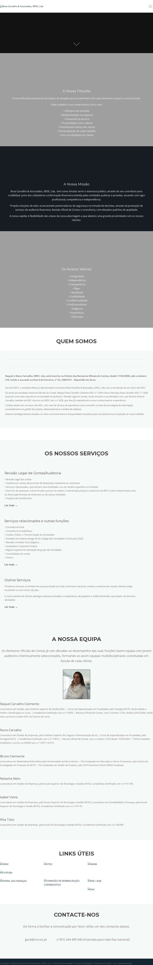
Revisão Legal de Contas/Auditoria (32, 473)
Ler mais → (11, 505)
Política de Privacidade (63, 963)
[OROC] (4, 864)
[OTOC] (48, 864)
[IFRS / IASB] (94, 880)
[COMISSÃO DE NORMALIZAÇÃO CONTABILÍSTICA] (63, 882)
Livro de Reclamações (122, 963)
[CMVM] (92, 864)
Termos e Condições (83, 963)
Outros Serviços (17, 580)
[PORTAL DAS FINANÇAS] (13, 880)
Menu (150, 6)
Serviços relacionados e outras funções (36, 521)
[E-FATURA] (6, 872)
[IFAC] (91, 889)
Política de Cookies (102, 963)
